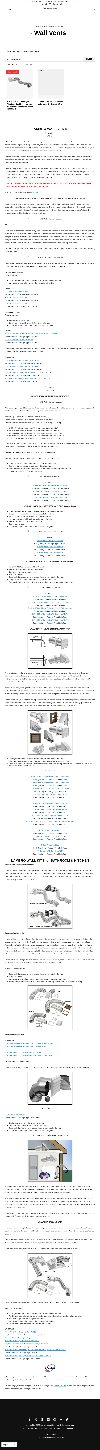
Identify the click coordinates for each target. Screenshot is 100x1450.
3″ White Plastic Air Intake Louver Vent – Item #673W (50, 788)
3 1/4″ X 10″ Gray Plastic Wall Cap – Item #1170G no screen (50, 608)
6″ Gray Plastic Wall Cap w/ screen (50, 541)
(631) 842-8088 (42, 1)
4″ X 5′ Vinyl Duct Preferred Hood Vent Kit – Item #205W (25, 1046)
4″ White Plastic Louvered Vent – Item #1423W (50, 809)
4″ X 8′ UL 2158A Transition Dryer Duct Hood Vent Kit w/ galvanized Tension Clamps (35, 1350)
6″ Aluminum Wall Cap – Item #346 (50, 851)
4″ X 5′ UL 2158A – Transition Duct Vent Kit (20, 1332)
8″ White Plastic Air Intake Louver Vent (19, 340)
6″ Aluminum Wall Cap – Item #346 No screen (50, 485)
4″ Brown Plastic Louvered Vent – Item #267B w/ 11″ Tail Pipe (27, 378)
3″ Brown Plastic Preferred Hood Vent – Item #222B (50, 783)
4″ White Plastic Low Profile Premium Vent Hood (50, 815)
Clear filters (10, 64)
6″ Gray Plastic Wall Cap (50, 845)
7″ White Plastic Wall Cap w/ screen (50, 547)
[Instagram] (54, 4)
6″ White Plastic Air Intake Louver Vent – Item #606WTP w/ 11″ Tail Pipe (31, 334)
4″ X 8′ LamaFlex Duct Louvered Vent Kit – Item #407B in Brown (28, 1055)
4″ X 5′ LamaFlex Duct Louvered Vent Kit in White (23, 1052)
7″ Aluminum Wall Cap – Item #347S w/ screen (50, 491)
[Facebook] (39, 4)
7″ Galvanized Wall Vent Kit (15, 1115)
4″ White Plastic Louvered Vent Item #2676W (21, 366)
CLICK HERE (37, 192)
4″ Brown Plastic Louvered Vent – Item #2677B (22, 360)
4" (20, 65)
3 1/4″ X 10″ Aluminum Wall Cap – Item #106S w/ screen (50, 602)
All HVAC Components (49, 26)
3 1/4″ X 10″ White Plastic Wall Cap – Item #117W (50, 614)
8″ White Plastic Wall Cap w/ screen (50, 553)
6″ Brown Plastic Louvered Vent (16, 291)
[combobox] (46, 59)
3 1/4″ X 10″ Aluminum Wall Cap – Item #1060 (50, 596)
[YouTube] (57, 4)
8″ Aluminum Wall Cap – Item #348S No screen (50, 497)
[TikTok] (61, 4)
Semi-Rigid (29, 65)
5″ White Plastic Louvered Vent (50, 830)
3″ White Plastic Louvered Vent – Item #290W (50, 795)
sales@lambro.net (61, 1)
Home (37, 26)
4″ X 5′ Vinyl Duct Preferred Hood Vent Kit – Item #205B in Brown (29, 1043)
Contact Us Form (60, 1386)
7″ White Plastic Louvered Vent (16, 297)
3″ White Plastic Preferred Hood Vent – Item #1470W (50, 777)
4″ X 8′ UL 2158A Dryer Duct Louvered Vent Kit (22, 1341)
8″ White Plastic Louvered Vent (16, 303)
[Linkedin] (50, 4)
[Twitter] (42, 4)
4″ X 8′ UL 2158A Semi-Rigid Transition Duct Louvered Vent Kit (28, 1356)
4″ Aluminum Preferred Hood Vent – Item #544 (50, 803)
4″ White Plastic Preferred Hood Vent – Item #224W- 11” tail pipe (50, 821)
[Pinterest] (46, 4)
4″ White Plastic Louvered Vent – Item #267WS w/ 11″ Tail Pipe (28, 372)
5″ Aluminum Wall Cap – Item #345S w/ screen (50, 836)
